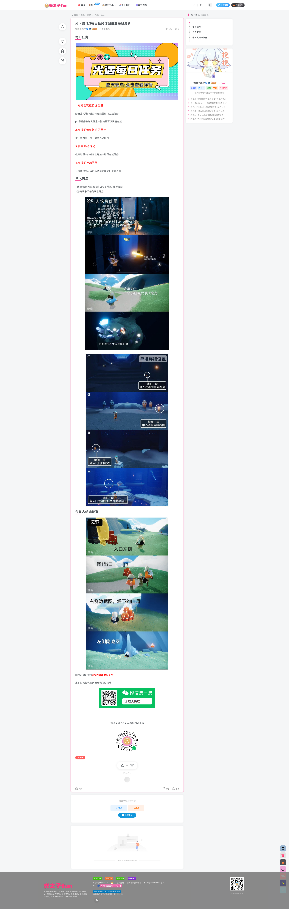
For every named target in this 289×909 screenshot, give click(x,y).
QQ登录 (128, 815)
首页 (82, 5)
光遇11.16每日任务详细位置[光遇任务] (208, 107)
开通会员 (239, 5)
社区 (83, 14)
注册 (137, 808)
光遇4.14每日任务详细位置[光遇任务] (207, 111)
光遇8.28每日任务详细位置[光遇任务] (208, 99)
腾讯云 (131, 882)
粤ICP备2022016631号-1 (154, 882)
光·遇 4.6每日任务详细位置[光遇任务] (208, 103)
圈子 (95, 4)
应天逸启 (120, 882)
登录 (120, 808)
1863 (202, 88)
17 (210, 88)
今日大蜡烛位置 (199, 37)
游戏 (89, 14)
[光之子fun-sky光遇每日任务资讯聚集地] (58, 885)
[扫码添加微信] (283, 876)
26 (216, 88)
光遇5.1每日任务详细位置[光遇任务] (207, 114)
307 (194, 88)
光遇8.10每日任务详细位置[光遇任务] (207, 118)
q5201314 (200, 145)
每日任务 (196, 26)
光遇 (96, 14)
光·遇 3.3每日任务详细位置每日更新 (103, 23)
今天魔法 (196, 32)
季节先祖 (142, 5)
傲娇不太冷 (80, 28)
